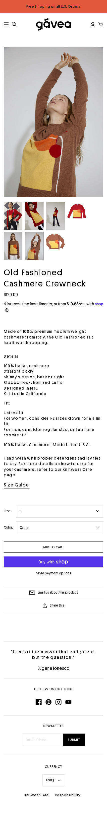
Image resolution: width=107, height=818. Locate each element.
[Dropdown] (6, 24)
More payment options (53, 573)
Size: (7, 511)
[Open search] (14, 24)
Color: (8, 527)
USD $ (50, 780)
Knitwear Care (36, 795)
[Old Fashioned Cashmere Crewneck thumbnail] (13, 216)
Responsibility (67, 795)
